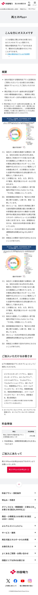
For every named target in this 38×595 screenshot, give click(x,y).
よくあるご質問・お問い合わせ (15, 553)
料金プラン (23, 9)
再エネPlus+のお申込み (18, 469)
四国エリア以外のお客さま (13, 560)
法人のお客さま (20, 3)
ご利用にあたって (11, 586)
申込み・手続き (8, 500)
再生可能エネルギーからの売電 (15, 539)
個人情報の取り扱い (26, 586)
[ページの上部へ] (19, 484)
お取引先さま (7, 546)
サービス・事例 (8, 532)
